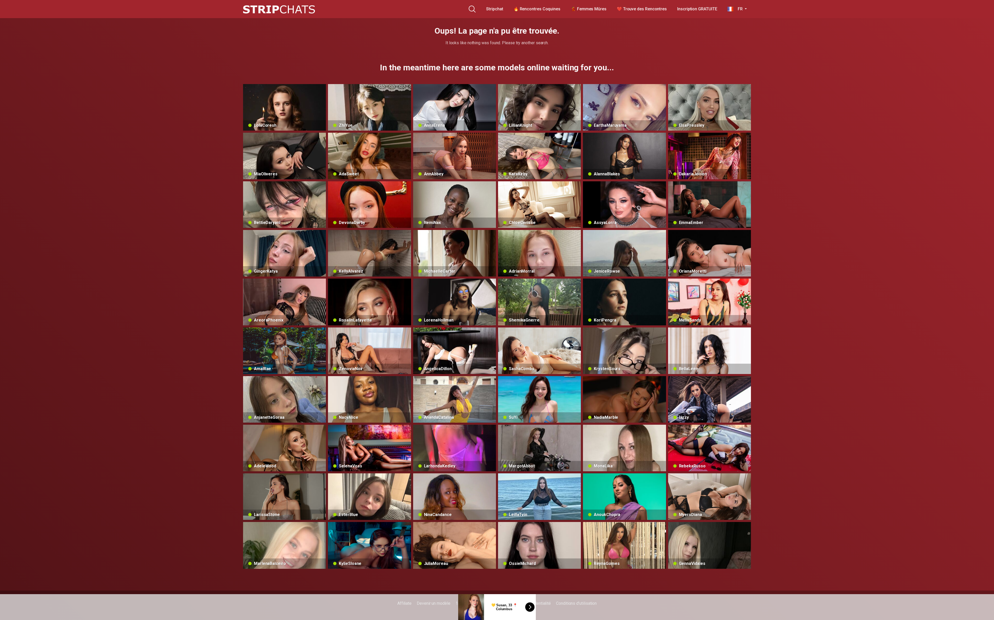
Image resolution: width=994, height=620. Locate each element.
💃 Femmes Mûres (588, 8)
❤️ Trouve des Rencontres (642, 8)
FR (738, 8)
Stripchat (494, 8)
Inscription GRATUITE (697, 8)
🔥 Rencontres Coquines (537, 8)
